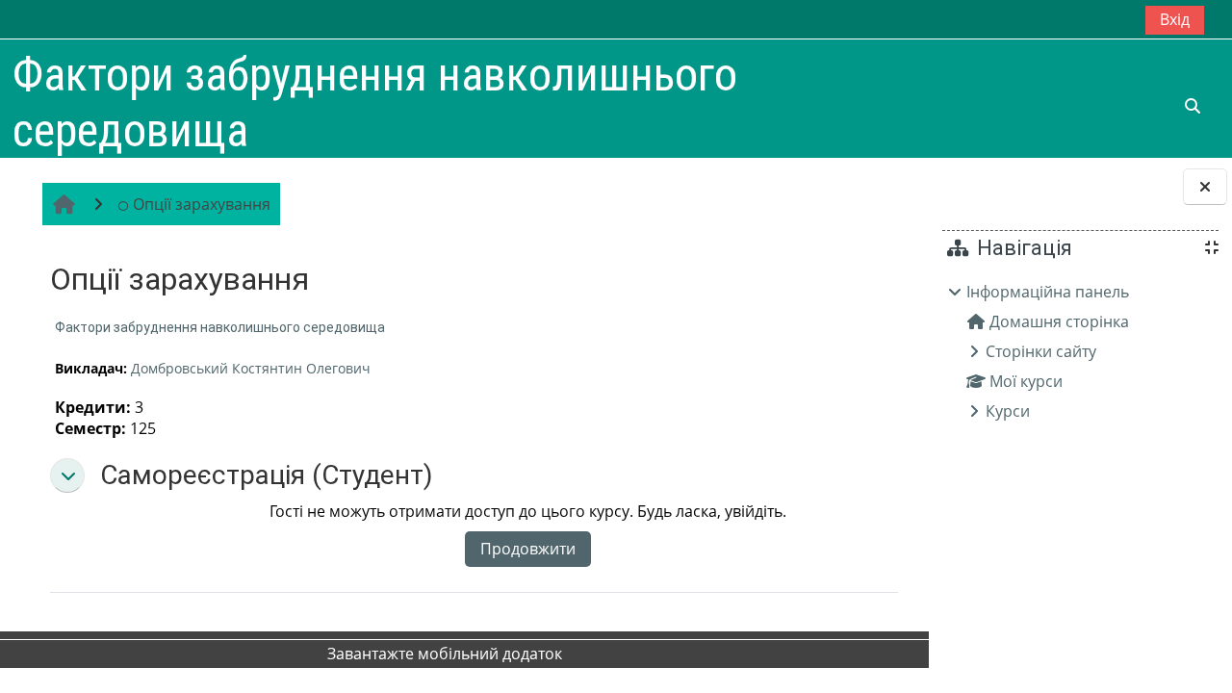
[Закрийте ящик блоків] (1205, 186)
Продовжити (528, 548)
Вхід (1175, 19)
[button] (67, 475)
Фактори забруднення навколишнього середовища (220, 327)
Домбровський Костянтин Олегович (251, 368)
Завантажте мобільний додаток (444, 653)
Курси (1008, 411)
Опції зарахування (201, 204)
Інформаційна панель (1047, 291)
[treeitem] (1080, 351)
